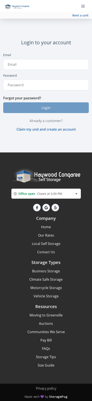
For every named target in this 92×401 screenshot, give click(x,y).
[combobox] (46, 194)
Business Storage (46, 271)
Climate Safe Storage (46, 279)
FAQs (46, 348)
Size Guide (46, 365)
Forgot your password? (22, 98)
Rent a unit (80, 15)
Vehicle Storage (46, 296)
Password (10, 75)
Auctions (46, 323)
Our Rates (46, 235)
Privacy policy (46, 388)
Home (46, 227)
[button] (37, 207)
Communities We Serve (46, 331)
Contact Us (46, 252)
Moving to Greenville (46, 315)
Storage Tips (46, 357)
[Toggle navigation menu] (85, 6)
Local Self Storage (46, 243)
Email (7, 55)
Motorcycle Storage (46, 287)
